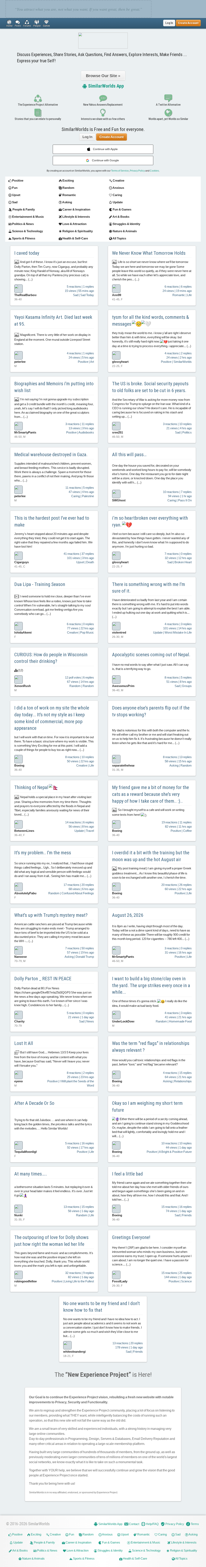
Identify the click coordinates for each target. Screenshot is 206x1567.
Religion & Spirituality (183, 1550)
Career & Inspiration (78, 1542)
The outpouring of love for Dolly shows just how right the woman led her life (51, 1241)
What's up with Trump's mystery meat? (51, 915)
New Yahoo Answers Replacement (103, 104)
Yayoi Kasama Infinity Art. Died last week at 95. (53, 320)
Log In (169, 23)
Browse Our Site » (103, 76)
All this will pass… (129, 454)
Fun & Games (110, 1542)
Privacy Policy (137, 170)
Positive (17, 1534)
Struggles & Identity (110, 1550)
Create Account (111, 137)
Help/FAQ (152, 1524)
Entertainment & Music (145, 1542)
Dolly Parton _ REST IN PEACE (42, 978)
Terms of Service (120, 170)
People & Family (44, 1542)
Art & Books (20, 1550)
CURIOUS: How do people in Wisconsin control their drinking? (51, 658)
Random (88, 1534)
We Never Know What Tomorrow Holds (148, 253)
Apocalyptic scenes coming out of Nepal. (151, 654)
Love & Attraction (77, 1550)
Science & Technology (146, 1550)
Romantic (143, 1534)
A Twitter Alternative (168, 104)
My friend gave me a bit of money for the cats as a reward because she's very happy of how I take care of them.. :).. (150, 794)
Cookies (154, 170)
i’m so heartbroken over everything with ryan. (150, 521)
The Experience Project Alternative (38, 104)
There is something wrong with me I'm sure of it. (148, 588)
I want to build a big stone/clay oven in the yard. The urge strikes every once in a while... (151, 985)
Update (18, 1542)
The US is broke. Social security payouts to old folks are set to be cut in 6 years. (150, 387)
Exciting (35, 1534)
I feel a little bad (127, 1174)
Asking (193, 1534)
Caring (162, 1534)
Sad (177, 1534)
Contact (133, 1524)
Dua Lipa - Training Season (39, 584)
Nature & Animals (33, 1558)
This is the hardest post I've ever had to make (51, 521)
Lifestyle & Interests (183, 1542)
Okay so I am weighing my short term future (147, 1106)
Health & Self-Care (134, 1558)
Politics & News (46, 1550)
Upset (124, 1534)
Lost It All (23, 1043)
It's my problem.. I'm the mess (42, 853)
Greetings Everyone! (131, 1237)
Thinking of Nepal (31, 787)
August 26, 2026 (127, 915)
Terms (194, 1524)
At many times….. (30, 1174)
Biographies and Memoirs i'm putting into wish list (54, 387)
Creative (55, 1534)
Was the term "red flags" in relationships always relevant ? (150, 1047)
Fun (71, 1534)
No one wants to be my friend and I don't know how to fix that (101, 1307)
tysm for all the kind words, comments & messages (150, 320)
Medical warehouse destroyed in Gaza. (51, 454)
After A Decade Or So (34, 1103)
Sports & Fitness (83, 1558)
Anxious (107, 1534)
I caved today (26, 253)
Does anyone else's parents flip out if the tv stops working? (151, 711)
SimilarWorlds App (105, 86)
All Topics (181, 1558)
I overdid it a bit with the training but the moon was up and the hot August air (150, 856)
